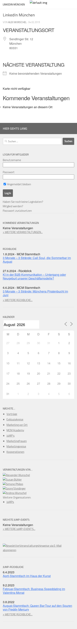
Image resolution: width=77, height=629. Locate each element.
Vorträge (12, 414)
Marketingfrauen (17, 441)
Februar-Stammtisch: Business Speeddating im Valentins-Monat (34, 591)
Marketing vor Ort (17, 425)
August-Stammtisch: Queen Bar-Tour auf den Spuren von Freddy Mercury (37, 607)
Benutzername (12, 160)
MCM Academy (15, 430)
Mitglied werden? (13, 206)
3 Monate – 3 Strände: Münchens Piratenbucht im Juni (35, 293)
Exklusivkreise (15, 419)
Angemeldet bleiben (19, 184)
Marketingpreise (16, 446)
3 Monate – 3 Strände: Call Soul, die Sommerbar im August (37, 260)
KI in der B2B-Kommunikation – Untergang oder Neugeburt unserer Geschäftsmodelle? (34, 276)
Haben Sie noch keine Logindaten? (23, 202)
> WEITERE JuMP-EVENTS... (19, 529)
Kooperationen (15, 452)
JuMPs (10, 502)
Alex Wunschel (17, 22)
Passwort (9, 172)
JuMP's (11, 435)
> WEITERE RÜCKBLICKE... (18, 300)
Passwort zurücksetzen (17, 211)
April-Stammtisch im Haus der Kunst (27, 576)
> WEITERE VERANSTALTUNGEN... (23, 232)
